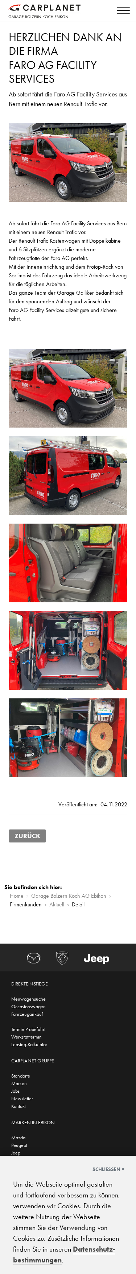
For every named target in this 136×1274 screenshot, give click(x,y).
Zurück (27, 836)
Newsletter (22, 1098)
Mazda (18, 1137)
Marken (19, 1083)
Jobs (15, 1091)
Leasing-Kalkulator (29, 1044)
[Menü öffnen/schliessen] (121, 11)
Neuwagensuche (28, 999)
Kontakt (18, 1106)
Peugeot (19, 1145)
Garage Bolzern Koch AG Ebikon (68, 896)
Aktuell (56, 904)
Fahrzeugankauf (27, 1014)
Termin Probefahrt (28, 1029)
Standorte (20, 1075)
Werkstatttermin (26, 1037)
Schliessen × (108, 1169)
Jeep (15, 1152)
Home (17, 896)
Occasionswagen (28, 1006)
